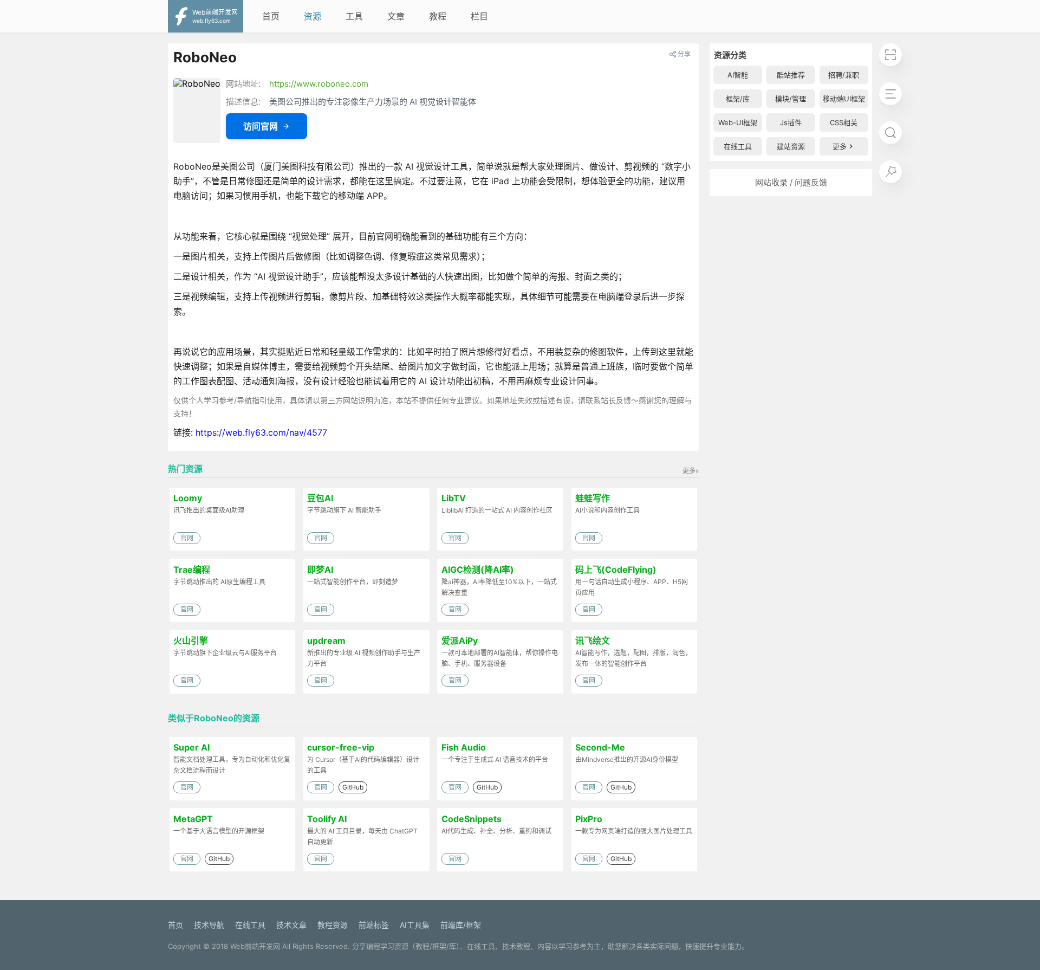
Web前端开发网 (255, 946)
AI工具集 (415, 924)
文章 (396, 16)
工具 (354, 16)
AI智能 (737, 74)
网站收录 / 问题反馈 (791, 182)
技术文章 (291, 924)
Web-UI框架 (737, 122)
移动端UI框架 (844, 98)
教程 (437, 16)
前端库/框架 (460, 924)
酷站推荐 (791, 74)
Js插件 (791, 122)
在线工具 (738, 146)
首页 (271, 16)
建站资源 (791, 146)
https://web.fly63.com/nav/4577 (261, 432)
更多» (690, 471)
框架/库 (738, 98)
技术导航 (209, 924)
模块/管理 (790, 98)
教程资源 (332, 924)
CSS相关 (843, 122)
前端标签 (374, 924)
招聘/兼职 (843, 74)
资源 (312, 16)
